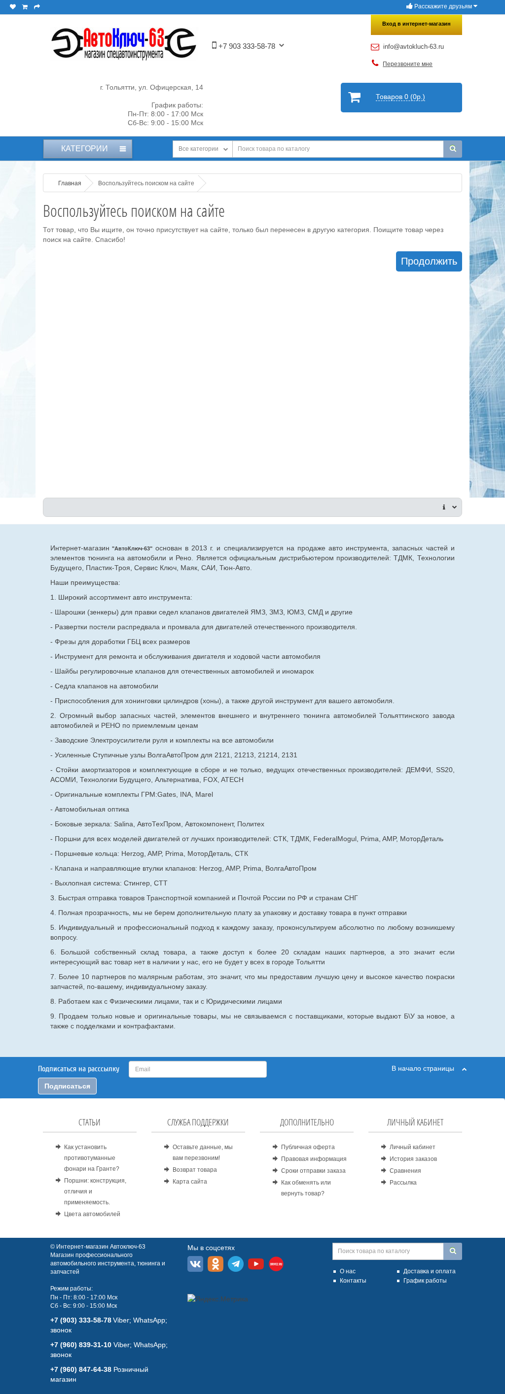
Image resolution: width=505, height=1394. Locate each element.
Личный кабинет (412, 1147)
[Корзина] (25, 7)
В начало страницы (427, 1068)
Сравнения (405, 1170)
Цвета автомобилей (92, 1214)
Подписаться (67, 1086)
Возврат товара (195, 1169)
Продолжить (429, 261)
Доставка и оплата (429, 1271)
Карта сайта (190, 1181)
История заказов (413, 1159)
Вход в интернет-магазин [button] (416, 24)
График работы (425, 1280)
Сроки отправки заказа (313, 1170)
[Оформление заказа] (37, 7)
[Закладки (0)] (13, 7)
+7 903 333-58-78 (245, 46)
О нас (348, 1271)
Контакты (353, 1280)
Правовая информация (314, 1159)
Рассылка (403, 1182)
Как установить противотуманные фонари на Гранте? (91, 1158)
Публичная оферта (308, 1147)
